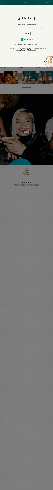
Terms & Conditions (40, 48)
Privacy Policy (20, 50)
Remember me (28, 39)
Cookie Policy (32, 50)
